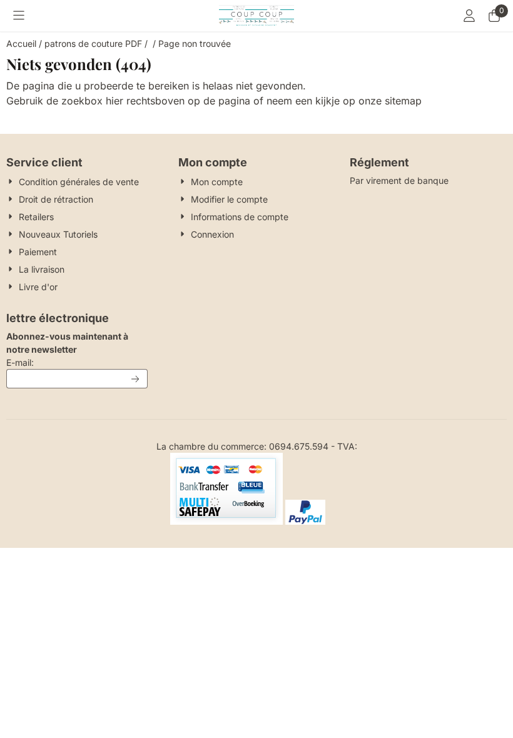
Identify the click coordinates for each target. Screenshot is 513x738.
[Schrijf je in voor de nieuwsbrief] (136, 378)
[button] (18, 15)
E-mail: (77, 362)
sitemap (403, 100)
